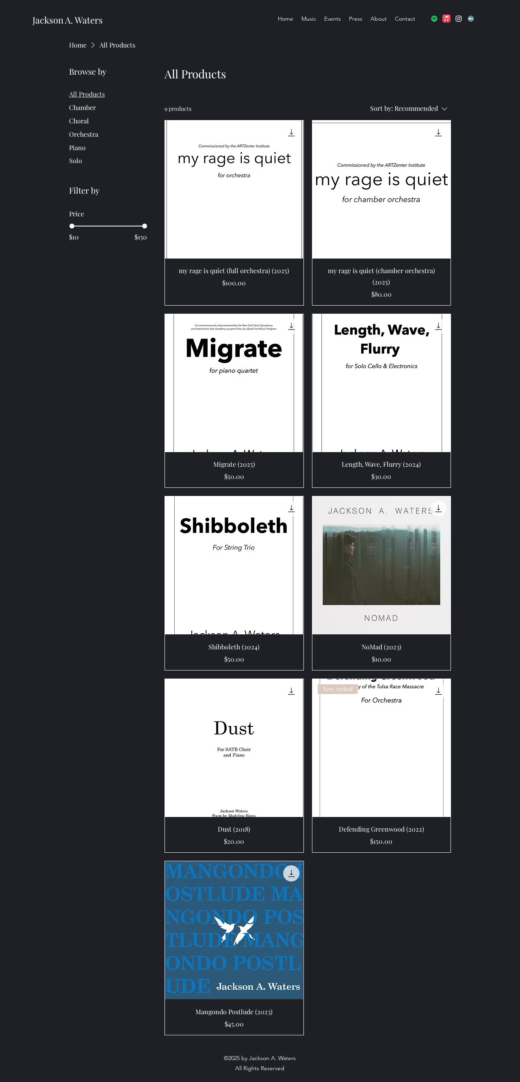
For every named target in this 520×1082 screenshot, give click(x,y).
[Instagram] (459, 19)
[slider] (72, 226)
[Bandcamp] (471, 19)
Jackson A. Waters (67, 20)
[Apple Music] (446, 19)
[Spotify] (434, 19)
